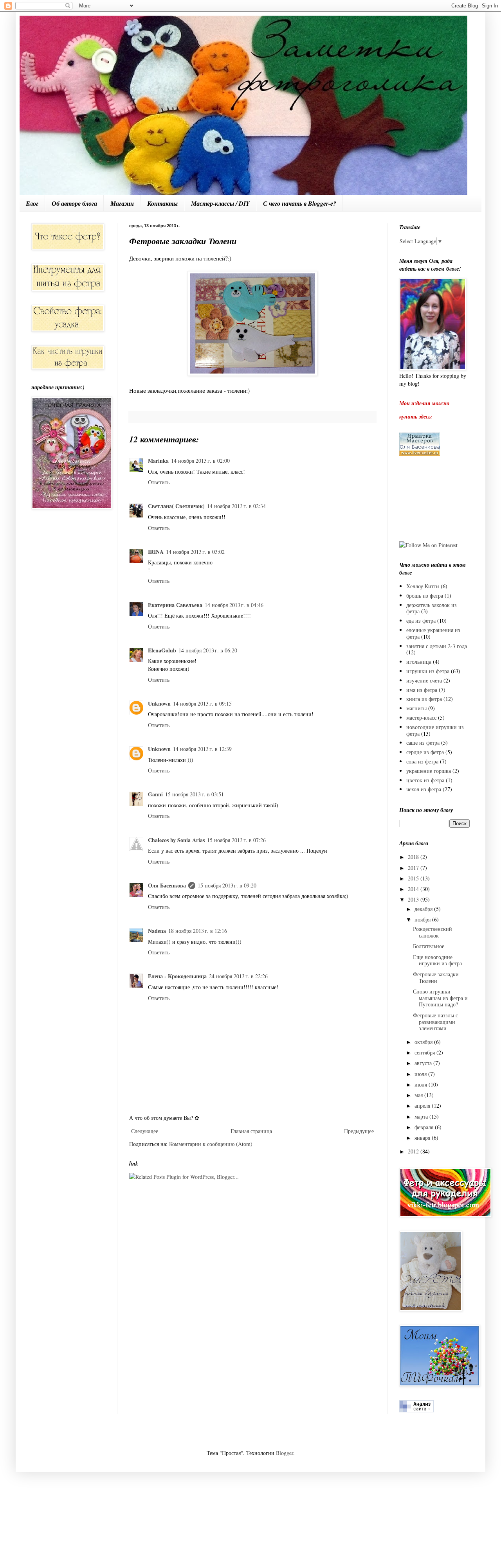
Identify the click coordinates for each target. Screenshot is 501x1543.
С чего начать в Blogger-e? (299, 203)
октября (424, 1041)
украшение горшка (428, 770)
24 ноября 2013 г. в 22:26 (238, 976)
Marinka (158, 460)
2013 (414, 899)
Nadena (157, 931)
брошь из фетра (424, 595)
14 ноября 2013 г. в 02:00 (200, 460)
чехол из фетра (423, 789)
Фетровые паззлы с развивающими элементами (435, 1021)
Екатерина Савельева (175, 605)
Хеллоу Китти (422, 586)
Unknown (159, 703)
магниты (416, 708)
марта (421, 1116)
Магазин (122, 203)
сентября (425, 1052)
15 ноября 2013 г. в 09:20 (227, 885)
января (423, 1137)
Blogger (284, 1453)
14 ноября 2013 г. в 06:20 (207, 650)
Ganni (155, 794)
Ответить (158, 482)
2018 (414, 856)
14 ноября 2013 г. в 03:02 (195, 551)
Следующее (144, 1131)
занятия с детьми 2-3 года (436, 646)
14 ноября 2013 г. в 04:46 (234, 605)
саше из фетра (423, 742)
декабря (424, 909)
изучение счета (424, 680)
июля (421, 1074)
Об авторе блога (74, 203)
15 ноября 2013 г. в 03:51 (194, 794)
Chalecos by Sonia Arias (176, 840)
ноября (423, 919)
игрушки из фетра (427, 671)
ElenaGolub (162, 650)
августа (423, 1063)
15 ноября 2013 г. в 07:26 (236, 840)
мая (419, 1095)
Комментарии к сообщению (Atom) (210, 1144)
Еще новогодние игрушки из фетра (437, 960)
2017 (414, 867)
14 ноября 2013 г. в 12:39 (202, 749)
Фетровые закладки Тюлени (436, 977)
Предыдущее (359, 1131)
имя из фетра (421, 689)
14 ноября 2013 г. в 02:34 (236, 506)
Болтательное (428, 946)
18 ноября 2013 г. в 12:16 (197, 930)
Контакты (162, 203)
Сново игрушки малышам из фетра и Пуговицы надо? (440, 998)
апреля (423, 1105)
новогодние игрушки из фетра (435, 730)
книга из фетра (424, 698)
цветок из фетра (425, 780)
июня (421, 1084)
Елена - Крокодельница (177, 976)
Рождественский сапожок (432, 932)
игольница (418, 661)
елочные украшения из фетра (433, 633)
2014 (414, 889)
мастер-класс (421, 717)
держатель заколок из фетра (431, 608)
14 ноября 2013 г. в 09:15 (202, 703)
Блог (32, 203)
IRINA (156, 552)
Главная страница (251, 1131)
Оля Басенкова (167, 885)
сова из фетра (422, 761)
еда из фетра (421, 620)
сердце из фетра (425, 752)
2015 (414, 878)
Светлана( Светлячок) (176, 506)
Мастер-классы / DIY (220, 203)
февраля (424, 1127)
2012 (414, 1151)
